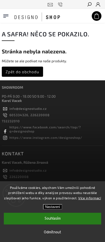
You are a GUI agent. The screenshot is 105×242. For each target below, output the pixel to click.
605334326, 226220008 (29, 115)
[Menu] (6, 15)
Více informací (89, 198)
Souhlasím (53, 218)
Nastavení (52, 207)
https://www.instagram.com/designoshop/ (45, 137)
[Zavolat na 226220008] (61, 4)
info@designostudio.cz (28, 109)
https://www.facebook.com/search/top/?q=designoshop (45, 129)
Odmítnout (52, 232)
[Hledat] (89, 5)
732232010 (11, 121)
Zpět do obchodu (22, 71)
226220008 (19, 177)
